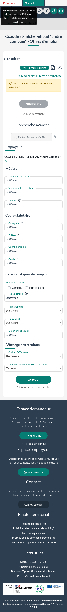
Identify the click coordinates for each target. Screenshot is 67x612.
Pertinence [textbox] (12, 356)
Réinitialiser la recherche (35, 387)
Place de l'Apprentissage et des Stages (33, 571)
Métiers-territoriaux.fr (33, 562)
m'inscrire (35, 435)
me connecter (35, 472)
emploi (32, 3)
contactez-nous (33, 504)
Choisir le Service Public (33, 566)
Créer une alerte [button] (36, 67)
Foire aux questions (33, 533)
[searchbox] (33, 180)
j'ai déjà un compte (35, 443)
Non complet (36, 287)
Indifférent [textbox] (12, 310)
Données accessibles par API (39, 604)
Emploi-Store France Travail (33, 576)
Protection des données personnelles (33, 537)
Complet (17, 287)
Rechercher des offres (33, 523)
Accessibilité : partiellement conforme (33, 542)
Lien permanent (35, 113)
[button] (54, 137)
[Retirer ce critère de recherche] (5, 161)
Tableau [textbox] (11, 368)
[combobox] (33, 180)
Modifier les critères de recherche (41, 75)
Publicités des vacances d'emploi (32, 528)
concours (10, 3)
